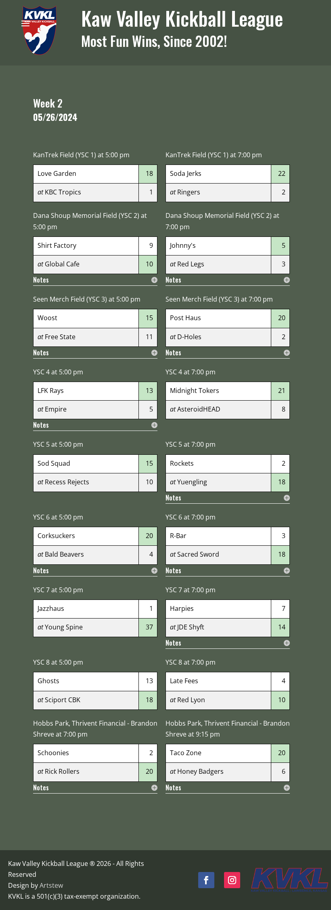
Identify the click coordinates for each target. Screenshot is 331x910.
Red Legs (190, 264)
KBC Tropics (63, 192)
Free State (60, 336)
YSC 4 (41, 371)
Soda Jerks (185, 173)
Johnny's (183, 245)
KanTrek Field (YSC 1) (64, 154)
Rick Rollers (62, 771)
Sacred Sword (198, 554)
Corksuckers (56, 535)
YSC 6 (41, 517)
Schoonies (53, 752)
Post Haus (185, 317)
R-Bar (178, 535)
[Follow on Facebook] (206, 880)
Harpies (182, 608)
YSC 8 (41, 662)
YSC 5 (41, 444)
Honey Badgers (200, 771)
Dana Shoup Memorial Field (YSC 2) (86, 215)
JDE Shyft (190, 627)
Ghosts (48, 680)
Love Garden (57, 173)
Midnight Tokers (194, 390)
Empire (56, 409)
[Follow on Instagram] (232, 880)
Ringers (188, 192)
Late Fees (184, 680)
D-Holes (189, 336)
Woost (47, 317)
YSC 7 (41, 589)
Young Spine (64, 627)
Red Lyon (191, 699)
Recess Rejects (67, 481)
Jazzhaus (51, 608)
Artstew (51, 885)
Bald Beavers (64, 554)
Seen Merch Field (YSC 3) (70, 299)
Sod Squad (54, 463)
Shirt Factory (57, 245)
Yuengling (192, 481)
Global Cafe (62, 264)
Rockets (182, 463)
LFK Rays (51, 390)
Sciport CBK (62, 699)
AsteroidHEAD (198, 409)
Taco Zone (185, 752)
